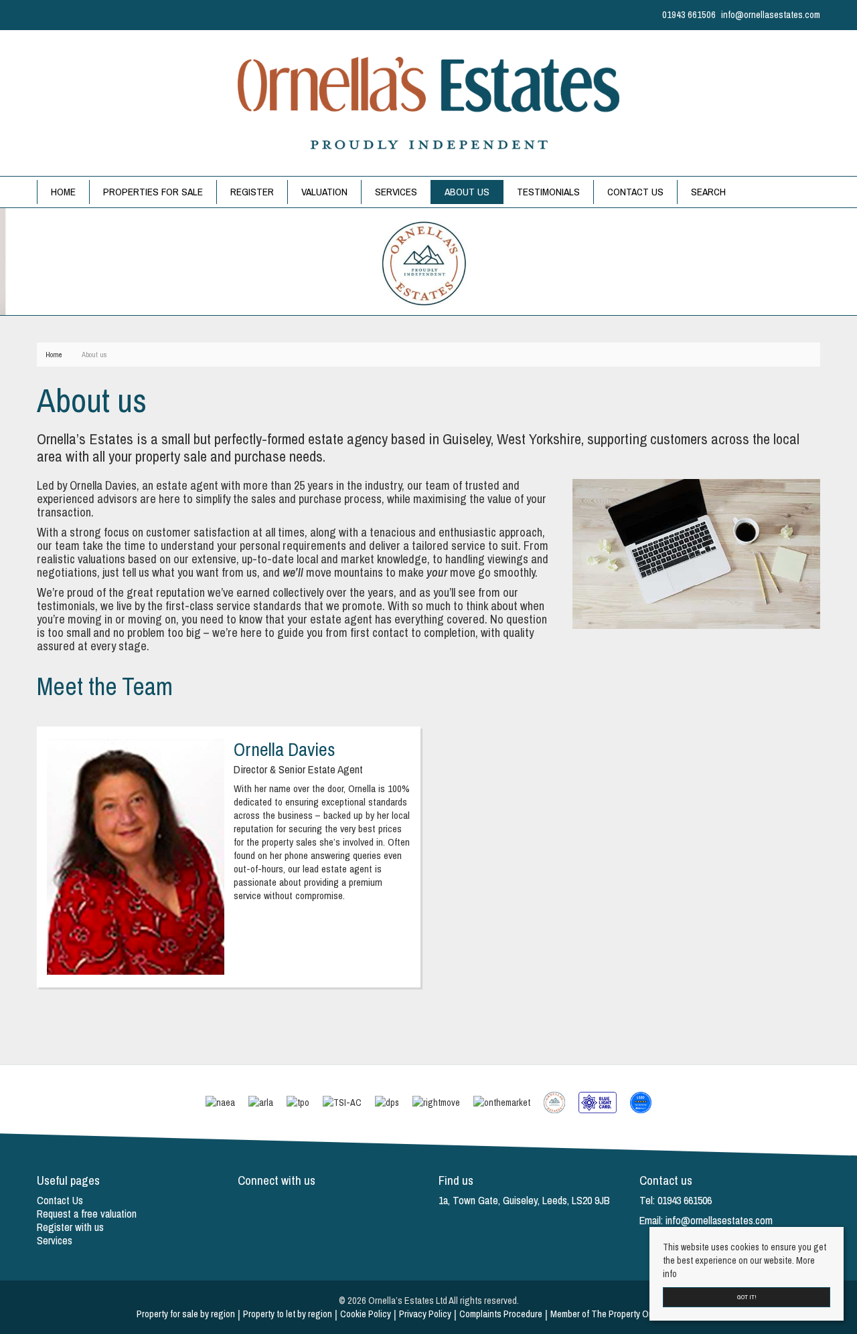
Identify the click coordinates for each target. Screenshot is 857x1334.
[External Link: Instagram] (45, 14)
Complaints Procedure (500, 1314)
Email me (138, 896)
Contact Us (60, 1200)
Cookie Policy (365, 1314)
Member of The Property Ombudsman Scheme (635, 1314)
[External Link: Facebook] (39, 14)
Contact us (635, 192)
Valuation (324, 192)
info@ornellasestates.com (719, 1220)
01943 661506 (138, 876)
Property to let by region (287, 1314)
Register (252, 192)
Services (396, 192)
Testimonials (548, 192)
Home (63, 192)
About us (467, 192)
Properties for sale (153, 192)
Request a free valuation (87, 1213)
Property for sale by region (186, 1314)
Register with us (70, 1227)
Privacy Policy (425, 1314)
